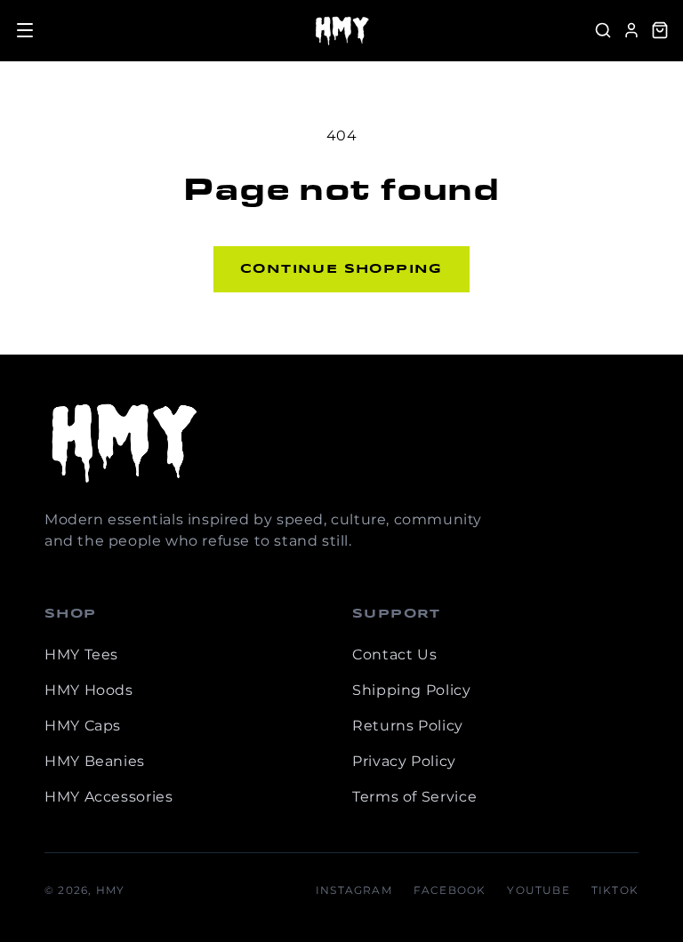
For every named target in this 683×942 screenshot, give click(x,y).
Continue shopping (341, 269)
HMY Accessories (108, 796)
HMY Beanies (94, 761)
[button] (25, 30)
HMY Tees (81, 654)
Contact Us (394, 654)
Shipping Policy (411, 690)
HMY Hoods (88, 690)
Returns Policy (407, 725)
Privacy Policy (404, 761)
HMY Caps (82, 725)
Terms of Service (414, 796)
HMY (110, 890)
